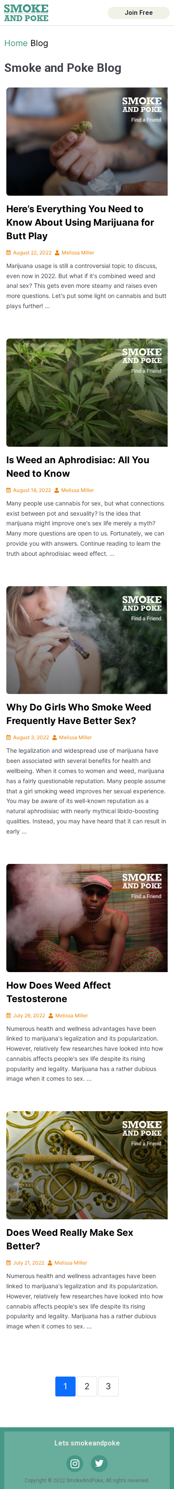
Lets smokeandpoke (87, 1443)
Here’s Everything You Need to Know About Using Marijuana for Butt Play (80, 222)
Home (16, 43)
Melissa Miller (78, 252)
